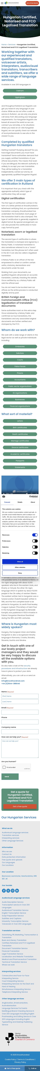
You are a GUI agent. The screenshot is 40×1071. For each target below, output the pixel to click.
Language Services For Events (14, 1008)
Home (4, 44)
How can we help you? (14, 737)
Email (7, 708)
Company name (8, 727)
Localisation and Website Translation (17, 956)
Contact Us (7, 854)
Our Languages (8, 862)
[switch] (35, 540)
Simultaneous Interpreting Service (16, 989)
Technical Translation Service (14, 962)
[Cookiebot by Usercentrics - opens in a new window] (29, 496)
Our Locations (8, 865)
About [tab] (33, 502)
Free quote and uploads (12, 860)
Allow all (20, 561)
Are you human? (8, 761)
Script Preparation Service (13, 916)
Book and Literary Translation (14, 940)
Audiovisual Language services (15, 832)
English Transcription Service (14, 913)
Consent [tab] (7, 502)
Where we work (8, 965)
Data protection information (14, 857)
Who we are (7, 851)
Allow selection (20, 567)
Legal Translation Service (12, 954)
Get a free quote (20, 806)
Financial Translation (11, 951)
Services (11, 44)
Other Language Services (12, 841)
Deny (20, 573)
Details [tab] (20, 502)
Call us (33, 1068)
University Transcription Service (15, 921)
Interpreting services (10, 838)
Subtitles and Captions (11, 918)
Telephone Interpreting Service (15, 992)
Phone (4, 717)
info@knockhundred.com (13, 681)
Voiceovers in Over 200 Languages (16, 924)
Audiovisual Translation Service (15, 910)
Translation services (10, 835)
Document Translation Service (14, 948)
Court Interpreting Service (13, 981)
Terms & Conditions (25, 1059)
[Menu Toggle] (2, 3)
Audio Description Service (12, 902)
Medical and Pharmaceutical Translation (19, 959)
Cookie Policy (10, 1059)
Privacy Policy (20, 1062)
